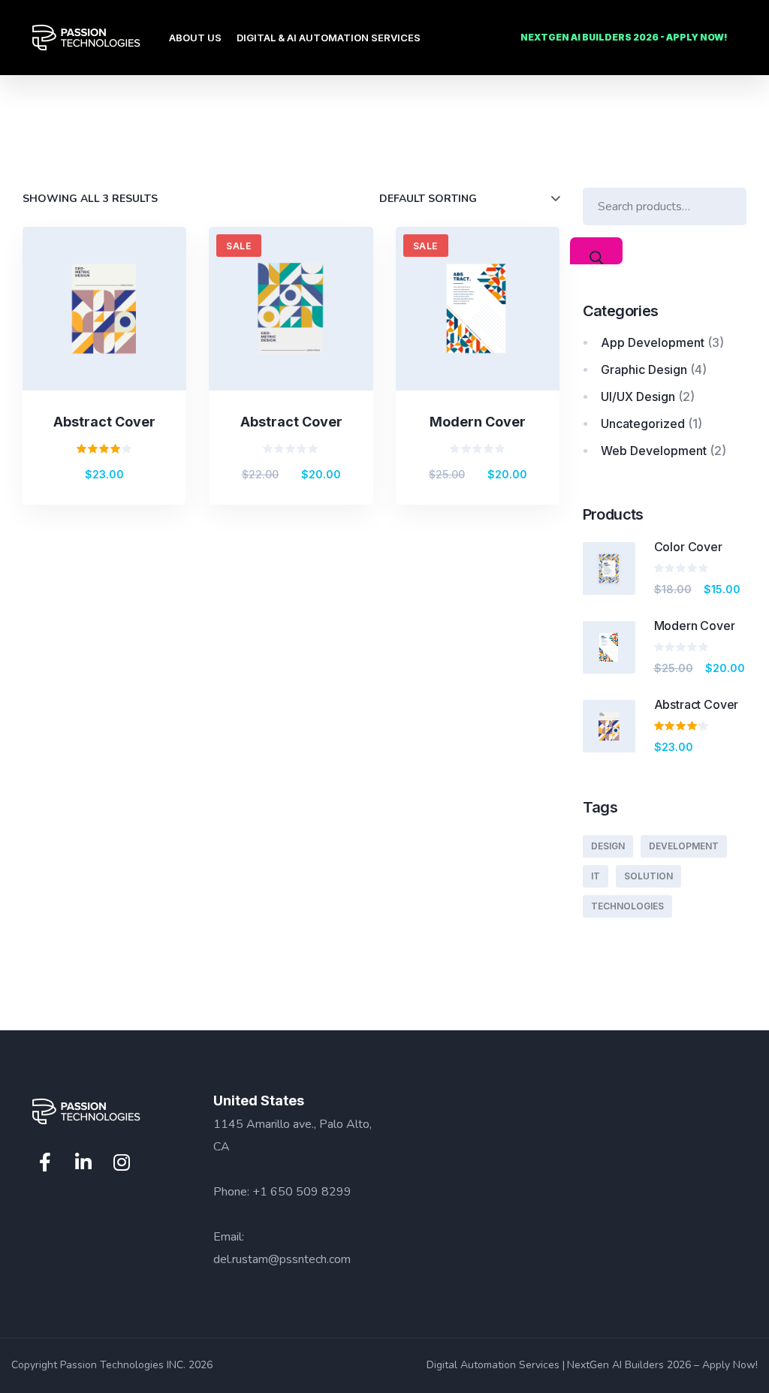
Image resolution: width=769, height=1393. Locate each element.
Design (608, 846)
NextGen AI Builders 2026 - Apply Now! (624, 37)
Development (684, 846)
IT (595, 876)
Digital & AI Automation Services (329, 38)
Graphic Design (644, 369)
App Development (652, 342)
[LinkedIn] (83, 1162)
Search (596, 250)
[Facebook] (45, 1162)
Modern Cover (478, 422)
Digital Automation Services (493, 1365)
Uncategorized (643, 423)
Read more (303, 345)
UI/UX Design (638, 396)
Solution (648, 876)
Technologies (627, 906)
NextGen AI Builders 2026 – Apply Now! (662, 1365)
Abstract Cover (104, 422)
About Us (195, 38)
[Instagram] (122, 1162)
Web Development (654, 450)
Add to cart (116, 345)
